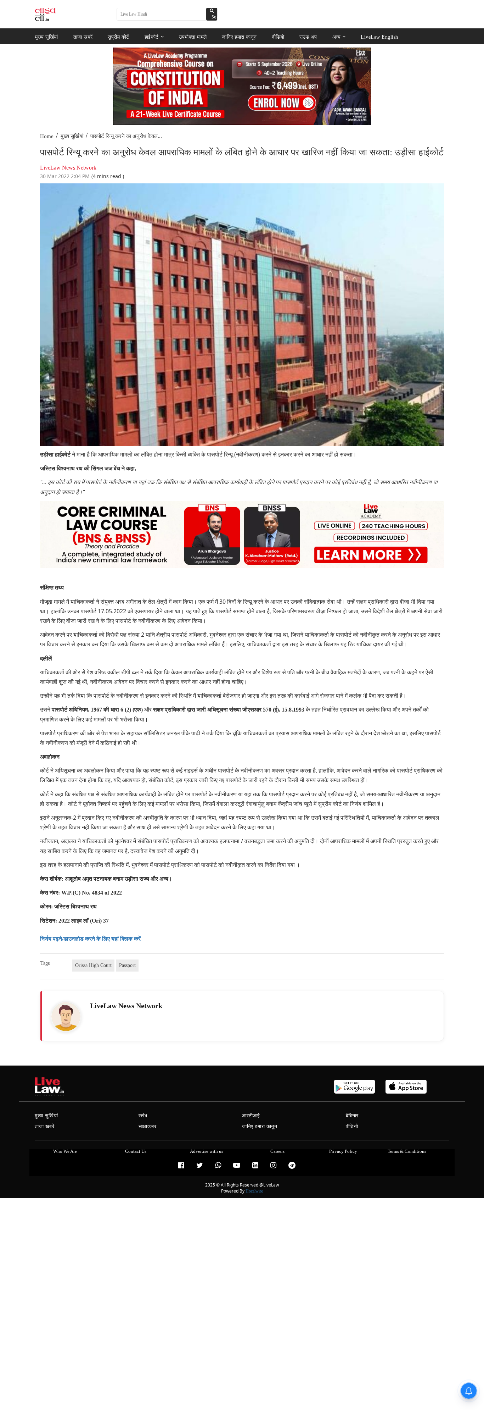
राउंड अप (308, 36)
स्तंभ (143, 1115)
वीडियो (278, 36)
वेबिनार (352, 1115)
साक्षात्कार (148, 1126)
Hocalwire (254, 1191)
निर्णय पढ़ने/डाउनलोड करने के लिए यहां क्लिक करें (90, 939)
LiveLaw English (379, 36)
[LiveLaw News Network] (65, 1016)
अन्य (336, 36)
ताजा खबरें (83, 36)
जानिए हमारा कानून (239, 36)
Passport (127, 965)
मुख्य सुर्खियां (46, 36)
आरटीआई (251, 1115)
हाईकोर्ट (152, 36)
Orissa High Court (93, 965)
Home (47, 136)
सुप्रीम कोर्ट (118, 36)
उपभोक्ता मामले (193, 36)
